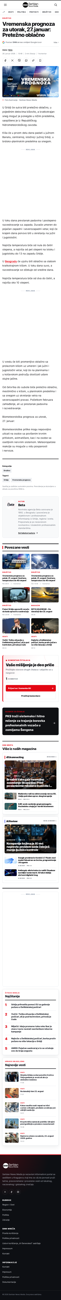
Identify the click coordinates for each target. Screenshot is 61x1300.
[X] (5, 1192)
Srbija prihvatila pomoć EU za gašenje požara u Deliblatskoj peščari (30, 1005)
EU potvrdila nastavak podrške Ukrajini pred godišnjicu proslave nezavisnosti (37, 1123)
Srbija (6, 480)
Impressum (7, 1248)
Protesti (33, 12)
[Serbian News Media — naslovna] (30, 5)
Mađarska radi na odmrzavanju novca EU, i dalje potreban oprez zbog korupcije (37, 795)
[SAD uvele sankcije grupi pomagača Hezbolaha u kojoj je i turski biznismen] (11, 806)
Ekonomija (7, 1210)
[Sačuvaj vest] (40, 60)
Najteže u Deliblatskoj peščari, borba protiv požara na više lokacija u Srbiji (44, 642)
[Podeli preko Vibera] (19, 60)
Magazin (35, 606)
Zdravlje (6, 1220)
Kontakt (5, 1253)
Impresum (6, 1272)
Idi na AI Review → (50, 821)
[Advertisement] (30, 182)
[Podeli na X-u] (12, 60)
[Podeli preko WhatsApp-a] (26, 60)
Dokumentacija (9, 1282)
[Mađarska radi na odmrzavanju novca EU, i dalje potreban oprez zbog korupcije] (11, 796)
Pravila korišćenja (10, 1233)
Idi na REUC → (51, 757)
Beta (10, 50)
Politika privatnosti (10, 1238)
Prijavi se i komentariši (30, 688)
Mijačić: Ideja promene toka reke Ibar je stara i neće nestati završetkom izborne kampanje (31, 1029)
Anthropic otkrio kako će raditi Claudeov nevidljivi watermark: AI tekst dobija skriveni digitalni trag (36, 872)
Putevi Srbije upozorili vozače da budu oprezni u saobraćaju (15, 610)
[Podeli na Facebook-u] (5, 60)
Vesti (11, 12)
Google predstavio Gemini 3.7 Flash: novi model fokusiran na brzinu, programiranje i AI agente (37, 860)
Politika (21, 12)
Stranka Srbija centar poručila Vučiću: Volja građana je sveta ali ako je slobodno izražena (37, 1077)
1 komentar (42, 54)
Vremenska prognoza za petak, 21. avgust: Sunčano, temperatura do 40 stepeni (14, 578)
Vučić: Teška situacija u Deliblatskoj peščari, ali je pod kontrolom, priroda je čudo (15, 642)
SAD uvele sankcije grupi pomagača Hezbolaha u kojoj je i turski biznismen (35, 805)
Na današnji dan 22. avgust (32, 1091)
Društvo (46, 12)
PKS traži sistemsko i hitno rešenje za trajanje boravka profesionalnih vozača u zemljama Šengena (25, 723)
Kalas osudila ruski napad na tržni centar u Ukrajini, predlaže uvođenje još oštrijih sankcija (37, 1107)
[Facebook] (11, 1192)
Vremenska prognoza (21, 480)
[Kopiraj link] (33, 60)
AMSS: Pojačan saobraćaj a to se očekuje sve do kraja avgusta (32, 1049)
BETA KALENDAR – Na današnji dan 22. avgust (41, 610)
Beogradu (11, 261)
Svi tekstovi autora (26, 533)
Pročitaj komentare (30, 696)
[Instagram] (18, 1192)
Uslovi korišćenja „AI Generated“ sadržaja (21, 1243)
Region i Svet (8, 1204)
